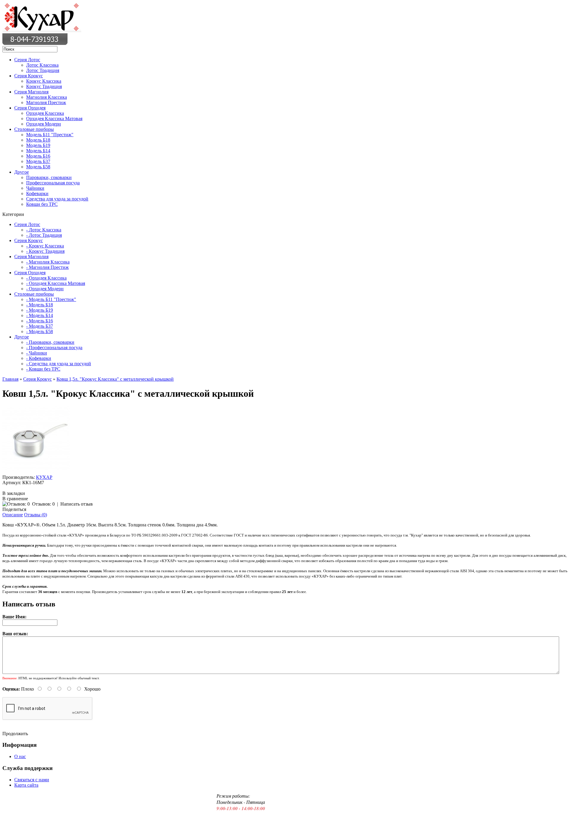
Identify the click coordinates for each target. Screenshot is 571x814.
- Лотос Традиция (44, 235)
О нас (20, 756)
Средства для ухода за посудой (57, 198)
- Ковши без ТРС (43, 368)
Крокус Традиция (44, 86)
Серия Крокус (28, 75)
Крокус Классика (43, 81)
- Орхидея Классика (46, 277)
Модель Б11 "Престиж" (49, 134)
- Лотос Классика (43, 229)
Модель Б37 (38, 161)
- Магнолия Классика (48, 261)
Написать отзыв (76, 503)
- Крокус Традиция (45, 251)
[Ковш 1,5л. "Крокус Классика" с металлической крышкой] (36, 471)
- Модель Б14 (39, 315)
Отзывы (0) (35, 514)
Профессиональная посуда (53, 182)
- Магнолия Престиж (47, 267)
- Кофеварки (38, 358)
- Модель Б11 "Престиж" (51, 299)
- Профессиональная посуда (54, 347)
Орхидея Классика (45, 113)
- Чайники (36, 352)
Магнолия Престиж (46, 102)
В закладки (13, 493)
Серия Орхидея (30, 107)
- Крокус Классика (45, 245)
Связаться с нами (31, 779)
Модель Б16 (38, 156)
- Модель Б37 (39, 326)
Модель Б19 (38, 145)
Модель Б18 (38, 139)
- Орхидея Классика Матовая (55, 283)
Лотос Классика (42, 65)
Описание (12, 514)
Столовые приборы (34, 129)
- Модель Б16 (39, 320)
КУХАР (44, 477)
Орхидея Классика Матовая (54, 118)
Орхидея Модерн (43, 123)
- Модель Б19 (39, 310)
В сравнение (15, 498)
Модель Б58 (38, 166)
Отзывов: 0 (43, 503)
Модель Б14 (38, 150)
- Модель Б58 (39, 331)
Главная (10, 379)
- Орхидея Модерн (45, 288)
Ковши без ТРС (42, 204)
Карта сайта (26, 785)
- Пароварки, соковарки (50, 342)
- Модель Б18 (39, 304)
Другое (21, 172)
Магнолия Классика (46, 97)
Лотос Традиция (42, 70)
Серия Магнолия (31, 91)
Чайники (35, 188)
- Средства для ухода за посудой (58, 363)
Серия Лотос (27, 59)
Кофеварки (37, 193)
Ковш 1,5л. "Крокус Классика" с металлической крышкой (115, 379)
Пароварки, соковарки (49, 177)
